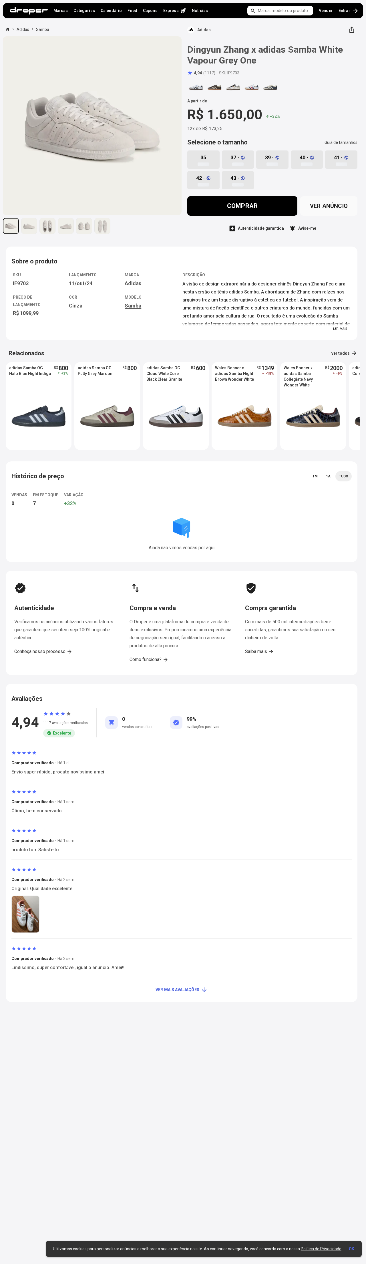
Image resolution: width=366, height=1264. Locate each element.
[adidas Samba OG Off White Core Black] (233, 87)
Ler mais (340, 329)
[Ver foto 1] (11, 226)
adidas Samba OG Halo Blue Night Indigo (30, 371)
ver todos (344, 353)
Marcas (60, 10)
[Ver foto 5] (84, 226)
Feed (132, 10)
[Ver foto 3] (47, 226)
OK (351, 1249)
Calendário (111, 10)
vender (326, 10)
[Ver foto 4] (66, 226)
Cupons (150, 10)
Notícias (200, 10)
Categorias (84, 10)
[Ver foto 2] (29, 226)
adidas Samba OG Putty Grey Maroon (95, 371)
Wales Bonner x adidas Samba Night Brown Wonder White (234, 374)
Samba (42, 29)
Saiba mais (259, 651)
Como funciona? (149, 659)
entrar (349, 10)
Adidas (23, 29)
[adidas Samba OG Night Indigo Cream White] (270, 87)
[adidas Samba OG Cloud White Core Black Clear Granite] (195, 87)
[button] (201, 73)
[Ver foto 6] (102, 226)
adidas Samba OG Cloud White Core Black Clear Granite (164, 374)
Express (174, 10)
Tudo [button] (343, 476)
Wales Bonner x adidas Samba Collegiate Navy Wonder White (298, 374)
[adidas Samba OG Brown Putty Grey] (214, 87)
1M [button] (315, 476)
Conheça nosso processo (43, 651)
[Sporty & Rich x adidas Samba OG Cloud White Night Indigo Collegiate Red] (251, 87)
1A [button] (328, 476)
